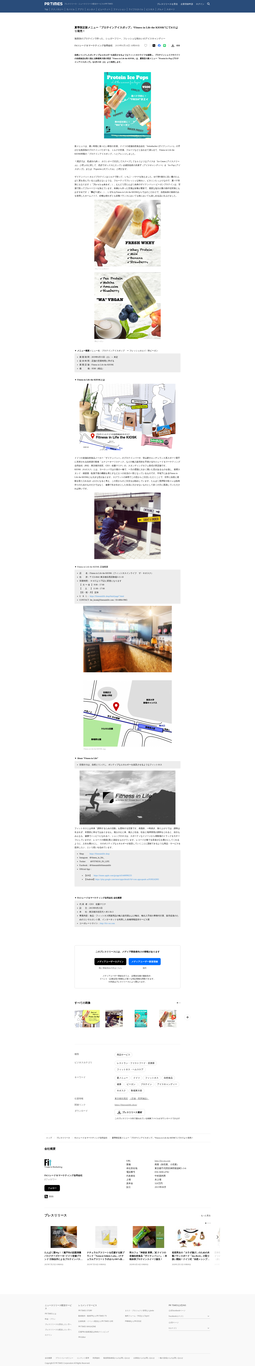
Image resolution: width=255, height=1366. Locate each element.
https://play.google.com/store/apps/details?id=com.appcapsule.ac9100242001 (127, 879)
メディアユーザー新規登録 (144, 961)
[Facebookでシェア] (159, 45)
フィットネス (151, 1078)
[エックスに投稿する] (154, 45)
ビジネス (150, 9)
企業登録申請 (187, 4)
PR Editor (82, 1337)
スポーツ (170, 9)
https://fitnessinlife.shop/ (126, 1105)
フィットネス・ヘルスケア (130, 1069)
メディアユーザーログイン (110, 961)
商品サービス (123, 1054)
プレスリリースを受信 (167, 4)
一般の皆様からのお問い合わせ (170, 1358)
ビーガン (131, 1084)
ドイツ (136, 1078)
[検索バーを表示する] (209, 4)
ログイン (200, 4)
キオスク (121, 1090)
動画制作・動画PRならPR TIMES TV (92, 1316)
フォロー (52, 1188)
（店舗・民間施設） (139, 1098)
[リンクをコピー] (178, 45)
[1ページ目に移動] (177, 1002)
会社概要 (48, 1358)
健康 (119, 1084)
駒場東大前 (136, 1090)
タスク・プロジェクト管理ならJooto (139, 1310)
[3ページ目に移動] (208, 1223)
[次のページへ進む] (187, 1017)
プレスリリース (63, 1138)
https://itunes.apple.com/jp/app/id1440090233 (113, 875)
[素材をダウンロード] (172, 45)
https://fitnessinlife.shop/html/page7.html (107, 596)
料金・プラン (50, 1319)
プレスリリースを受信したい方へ (58, 1324)
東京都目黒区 (121, 1098)
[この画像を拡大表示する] (87, 1018)
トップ (49, 1138)
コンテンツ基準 (83, 1358)
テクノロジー (57, 9)
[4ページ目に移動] (210, 1223)
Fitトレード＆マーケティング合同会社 (91, 1138)
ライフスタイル (136, 9)
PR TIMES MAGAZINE (87, 1326)
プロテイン (146, 1084)
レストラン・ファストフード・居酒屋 (136, 1063)
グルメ (160, 9)
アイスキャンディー (167, 1084)
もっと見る (206, 1215)
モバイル (70, 9)
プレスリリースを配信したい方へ (58, 1329)
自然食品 (168, 1078)
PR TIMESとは (50, 1313)
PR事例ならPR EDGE (133, 1321)
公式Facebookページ (177, 1310)
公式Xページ (174, 1322)
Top (46, 9)
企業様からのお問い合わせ (144, 1358)
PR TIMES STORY (85, 1310)
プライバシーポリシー (64, 1358)
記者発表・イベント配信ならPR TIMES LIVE (95, 1321)
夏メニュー (122, 1078)
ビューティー (104, 9)
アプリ (81, 9)
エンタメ (91, 9)
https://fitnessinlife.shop (99, 854)
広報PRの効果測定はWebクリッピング (93, 1332)
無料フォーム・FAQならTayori (137, 1316)
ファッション (119, 9)
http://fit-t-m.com (107, 923)
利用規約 (96, 1358)
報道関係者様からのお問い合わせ (116, 1358)
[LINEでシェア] (164, 45)
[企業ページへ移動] (53, 1164)
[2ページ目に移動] (178, 1002)
